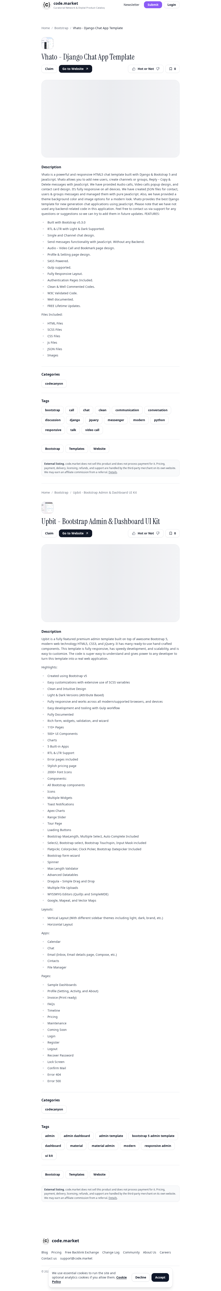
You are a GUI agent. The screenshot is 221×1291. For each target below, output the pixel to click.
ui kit (49, 1156)
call (71, 410)
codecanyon (54, 383)
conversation (157, 410)
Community (131, 1252)
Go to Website (73, 69)
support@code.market (76, 1258)
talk (73, 430)
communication (127, 410)
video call (92, 430)
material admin (103, 1146)
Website (99, 449)
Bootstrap (61, 28)
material (76, 1146)
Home (45, 28)
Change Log (111, 1252)
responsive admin (158, 1146)
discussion (53, 420)
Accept (160, 1277)
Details (113, 472)
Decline (140, 1277)
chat (86, 410)
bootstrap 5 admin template (153, 1136)
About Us (149, 1252)
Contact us (49, 1258)
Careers (165, 1252)
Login (171, 5)
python (159, 420)
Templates (76, 449)
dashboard (53, 1146)
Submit (153, 5)
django (75, 420)
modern (139, 420)
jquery (94, 420)
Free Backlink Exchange (82, 1252)
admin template (111, 1136)
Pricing (56, 1252)
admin (50, 1136)
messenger (116, 420)
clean (102, 410)
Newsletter (131, 5)
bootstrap (52, 410)
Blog (44, 1252)
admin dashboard (77, 1136)
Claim (49, 69)
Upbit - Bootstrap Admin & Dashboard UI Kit (105, 492)
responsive (53, 430)
